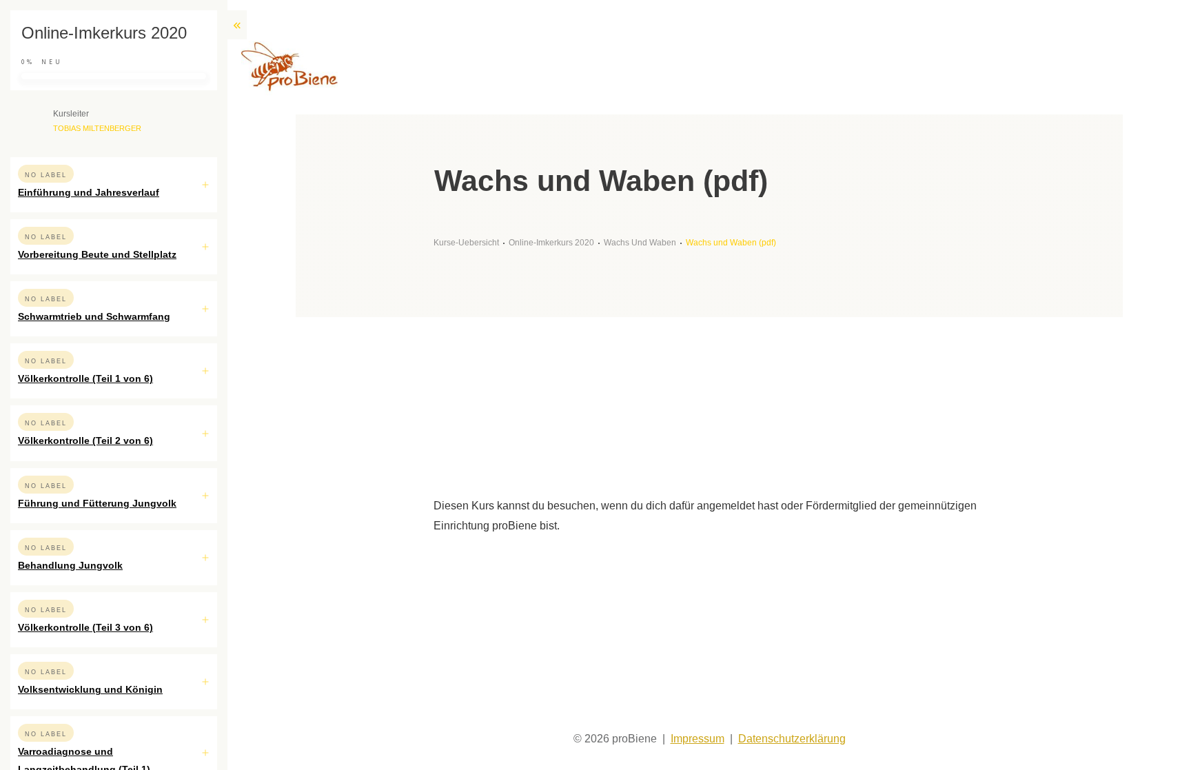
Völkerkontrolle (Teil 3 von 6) (85, 627)
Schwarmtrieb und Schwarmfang (94, 316)
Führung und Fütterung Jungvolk (97, 503)
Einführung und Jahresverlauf (88, 192)
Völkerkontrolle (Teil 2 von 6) (85, 440)
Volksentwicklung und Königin (90, 689)
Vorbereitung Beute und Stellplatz (97, 254)
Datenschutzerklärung (792, 738)
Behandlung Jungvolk (70, 565)
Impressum (697, 738)
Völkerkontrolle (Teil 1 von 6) (85, 378)
